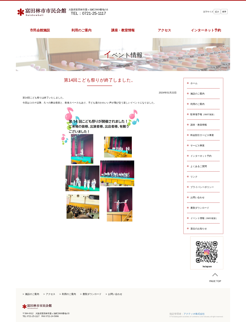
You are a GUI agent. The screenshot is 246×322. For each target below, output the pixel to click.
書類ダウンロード (199, 207)
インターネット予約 (201, 156)
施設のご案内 (32, 294)
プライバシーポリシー (202, 187)
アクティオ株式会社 (194, 313)
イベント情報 (204, 218)
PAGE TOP (215, 281)
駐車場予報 (202, 114)
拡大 (217, 12)
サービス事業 (197, 145)
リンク (193, 176)
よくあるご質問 (198, 166)
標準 (224, 12)
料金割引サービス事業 (202, 135)
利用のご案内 (69, 294)
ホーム (193, 83)
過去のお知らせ (198, 228)
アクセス (50, 294)
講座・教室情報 (198, 124)
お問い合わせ (197, 197)
